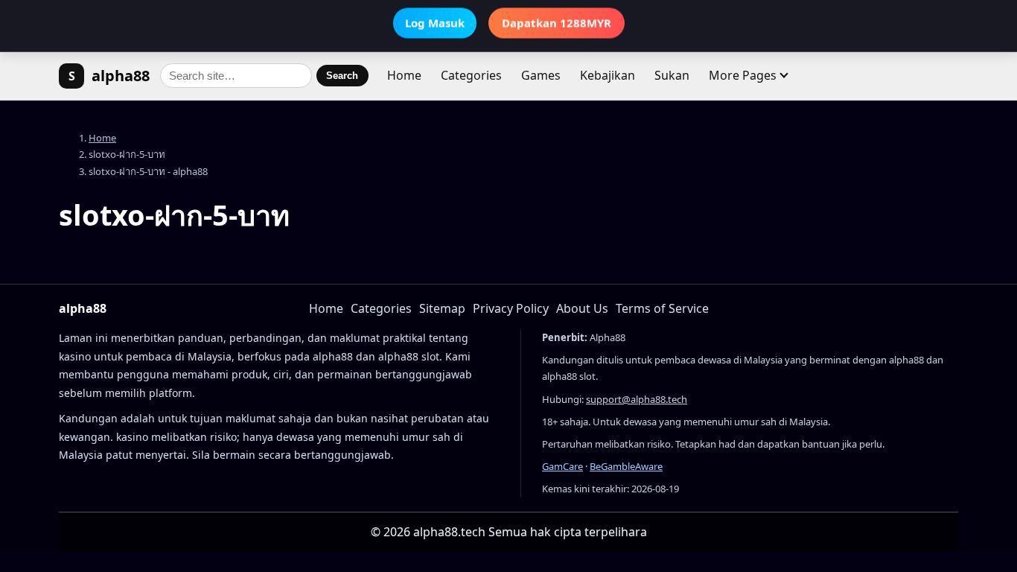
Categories (471, 75)
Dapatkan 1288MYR (556, 24)
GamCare (562, 466)
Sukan (671, 75)
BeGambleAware (626, 466)
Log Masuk (435, 24)
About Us (582, 308)
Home (404, 75)
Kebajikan (607, 75)
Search (342, 75)
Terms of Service (662, 308)
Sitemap (442, 308)
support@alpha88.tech (636, 399)
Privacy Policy (511, 308)
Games (541, 75)
